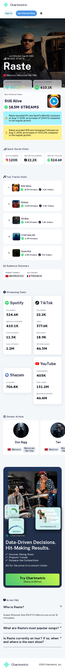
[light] (41, 13)
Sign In (8, 13)
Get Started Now (26, 13)
